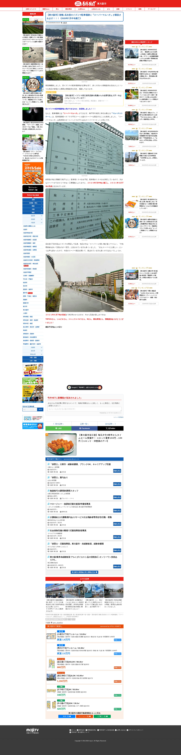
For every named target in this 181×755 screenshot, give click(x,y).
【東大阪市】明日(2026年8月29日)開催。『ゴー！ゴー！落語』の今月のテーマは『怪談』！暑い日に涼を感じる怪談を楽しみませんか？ (32, 127)
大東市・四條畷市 (28, 275)
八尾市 (25, 313)
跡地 (73, 619)
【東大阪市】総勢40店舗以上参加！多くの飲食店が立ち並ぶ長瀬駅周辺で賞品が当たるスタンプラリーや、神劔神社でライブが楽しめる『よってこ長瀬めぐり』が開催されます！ (148, 226)
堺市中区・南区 (28, 323)
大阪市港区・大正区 (29, 257)
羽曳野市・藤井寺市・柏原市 (32, 344)
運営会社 (82, 730)
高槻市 (25, 299)
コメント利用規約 (118, 417)
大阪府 (65, 23)
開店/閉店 (68, 9)
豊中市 (27, 293)
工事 (65, 619)
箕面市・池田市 (28, 289)
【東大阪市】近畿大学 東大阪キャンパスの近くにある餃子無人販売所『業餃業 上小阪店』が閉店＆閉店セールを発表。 (149, 275)
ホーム (73, 730)
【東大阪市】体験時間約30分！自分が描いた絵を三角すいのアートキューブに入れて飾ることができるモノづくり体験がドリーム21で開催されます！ (32, 68)
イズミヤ (48, 619)
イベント (129, 9)
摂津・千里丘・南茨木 (30, 296)
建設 (69, 619)
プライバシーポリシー (136, 730)
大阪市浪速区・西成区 (30, 269)
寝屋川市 (26, 303)
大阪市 (25, 229)
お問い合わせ (121, 730)
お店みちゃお (96, 9)
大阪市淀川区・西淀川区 (30, 236)
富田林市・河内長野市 (30, 337)
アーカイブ (151, 9)
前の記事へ (59, 424)
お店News (81, 9)
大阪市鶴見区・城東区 (30, 246)
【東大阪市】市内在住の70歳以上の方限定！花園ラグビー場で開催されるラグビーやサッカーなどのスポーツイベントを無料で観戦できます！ (32, 39)
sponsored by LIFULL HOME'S (110, 626)
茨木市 (25, 286)
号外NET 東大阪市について (80, 732)
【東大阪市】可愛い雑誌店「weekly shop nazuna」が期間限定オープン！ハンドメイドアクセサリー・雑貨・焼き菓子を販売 (149, 295)
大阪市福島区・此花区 (30, 240)
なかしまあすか (58, 622)
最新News (46, 9)
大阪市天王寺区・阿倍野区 (31, 260)
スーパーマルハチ (58, 619)
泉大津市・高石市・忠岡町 (31, 327)
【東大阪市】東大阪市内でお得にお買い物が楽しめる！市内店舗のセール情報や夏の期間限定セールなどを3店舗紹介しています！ (149, 204)
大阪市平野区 (27, 272)
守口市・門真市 (28, 279)
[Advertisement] (142, 26)
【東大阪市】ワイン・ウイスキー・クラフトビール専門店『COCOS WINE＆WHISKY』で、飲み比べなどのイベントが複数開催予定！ (32, 156)
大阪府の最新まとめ (29, 226)
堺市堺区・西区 (28, 316)
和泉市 (25, 330)
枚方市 (25, 306)
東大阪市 (101, 3)
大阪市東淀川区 (28, 233)
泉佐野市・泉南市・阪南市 (31, 340)
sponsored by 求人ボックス (71, 459)
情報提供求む (92, 730)
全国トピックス (31, 9)
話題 (117, 9)
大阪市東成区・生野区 (30, 250)
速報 (139, 9)
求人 (57, 9)
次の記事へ (109, 424)
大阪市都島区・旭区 (29, 243)
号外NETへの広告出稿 (106, 730)
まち (108, 9)
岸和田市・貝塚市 (28, 334)
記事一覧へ (84, 424)
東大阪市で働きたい (54, 459)
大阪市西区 (26, 253)
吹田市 (25, 282)
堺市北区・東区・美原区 (30, 320)
